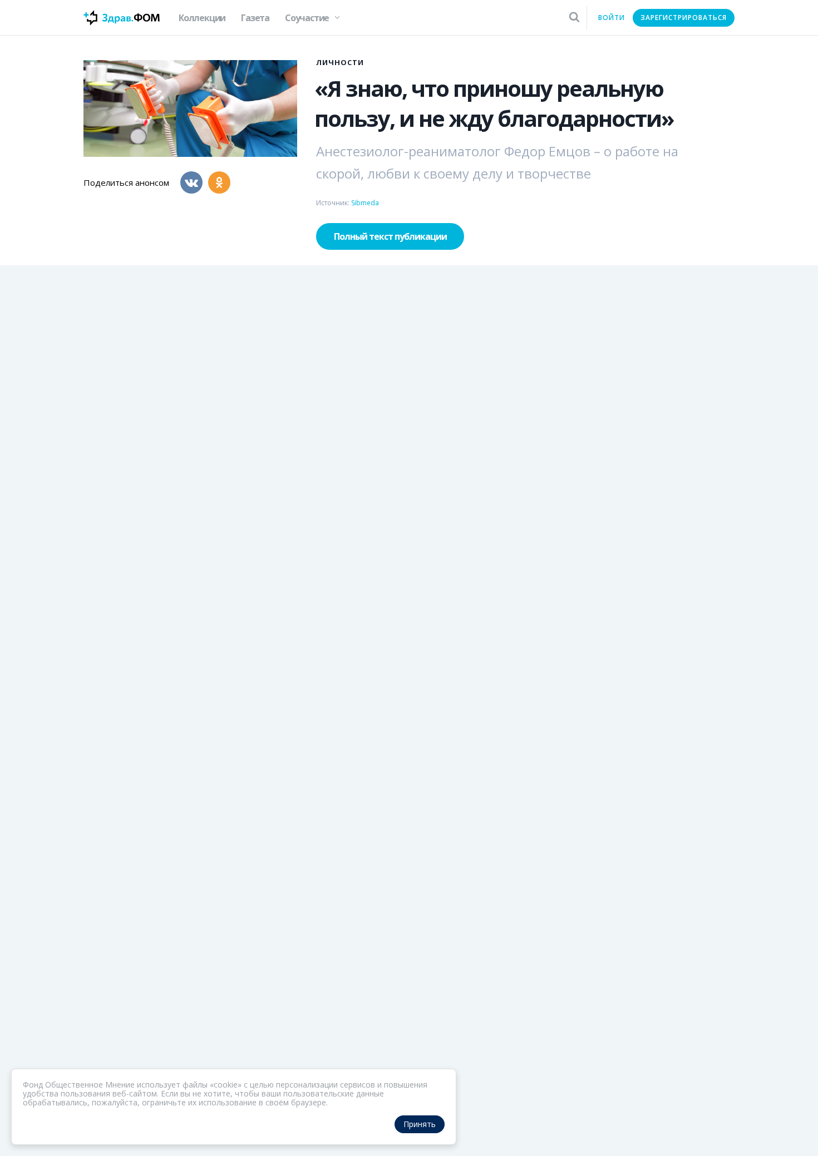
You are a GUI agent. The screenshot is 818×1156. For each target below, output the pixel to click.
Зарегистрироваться (683, 17)
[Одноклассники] (219, 182)
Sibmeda (365, 203)
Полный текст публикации (390, 236)
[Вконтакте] (191, 182)
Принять (419, 1124)
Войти (611, 17)
